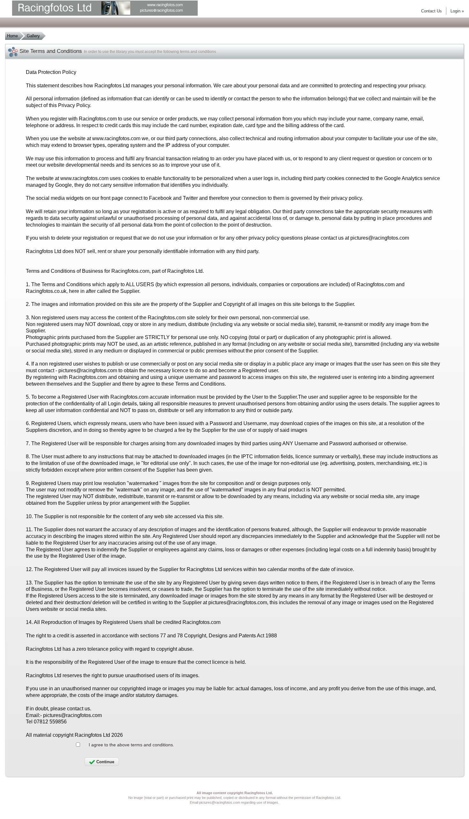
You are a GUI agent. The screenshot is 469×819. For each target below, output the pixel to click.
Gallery (33, 35)
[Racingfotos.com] (116, 9)
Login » (457, 11)
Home (12, 35)
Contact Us (431, 11)
